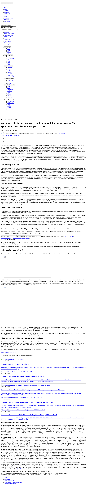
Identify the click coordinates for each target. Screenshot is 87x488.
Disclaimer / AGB (69, 236)
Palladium (10, 53)
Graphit (9, 73)
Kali (8, 88)
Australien (10, 109)
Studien (6, 38)
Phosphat (9, 86)
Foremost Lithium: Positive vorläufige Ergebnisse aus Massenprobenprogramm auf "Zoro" (32, 390)
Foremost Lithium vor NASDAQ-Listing (15, 364)
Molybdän (10, 89)
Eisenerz (6, 12)
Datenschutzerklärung (6, 238)
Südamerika (10, 103)
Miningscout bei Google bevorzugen (10, 135)
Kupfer (6, 7)
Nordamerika (11, 101)
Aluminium (7, 13)
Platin (9, 52)
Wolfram (9, 92)
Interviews (7, 21)
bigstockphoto (61, 133)
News (5, 16)
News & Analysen (9, 33)
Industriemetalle (9, 55)
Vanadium (10, 75)
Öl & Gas (10, 80)
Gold (5, 9)
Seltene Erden (11, 76)
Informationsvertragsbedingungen (21, 238)
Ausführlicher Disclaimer (21, 469)
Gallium (9, 91)
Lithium (6, 10)
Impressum (7, 479)
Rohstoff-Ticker (8, 41)
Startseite (6, 32)
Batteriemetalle (8, 66)
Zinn (8, 64)
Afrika (9, 106)
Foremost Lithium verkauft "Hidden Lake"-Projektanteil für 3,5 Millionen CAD (29, 415)
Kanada (3, 352)
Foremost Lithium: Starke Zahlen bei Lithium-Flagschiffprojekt (23, 376)
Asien (9, 107)
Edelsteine (10, 97)
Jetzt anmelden (21, 236)
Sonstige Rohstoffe (9, 84)
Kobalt (9, 70)
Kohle (9, 83)
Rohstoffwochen (8, 18)
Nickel (9, 69)
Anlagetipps (7, 42)
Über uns (6, 477)
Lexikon (6, 44)
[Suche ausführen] (17, 29)
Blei (8, 61)
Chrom (9, 94)
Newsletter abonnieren (6, 3)
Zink (8, 63)
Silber (9, 50)
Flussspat (9, 95)
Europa (9, 104)
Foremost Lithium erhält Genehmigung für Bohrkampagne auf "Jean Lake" (27, 402)
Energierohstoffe (9, 78)
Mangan (9, 72)
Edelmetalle (8, 47)
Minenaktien (7, 19)
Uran (8, 81)
